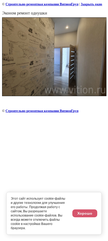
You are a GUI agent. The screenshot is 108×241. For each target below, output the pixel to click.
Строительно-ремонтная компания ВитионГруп (42, 4)
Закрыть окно (91, 4)
